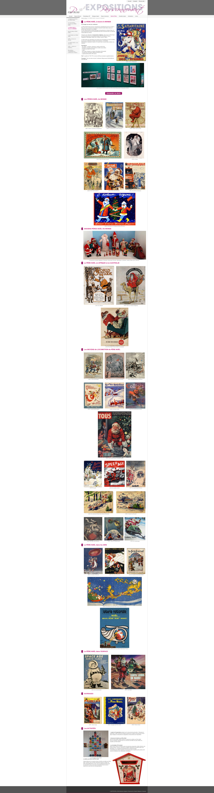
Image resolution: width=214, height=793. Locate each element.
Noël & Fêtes (114, 16)
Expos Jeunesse (105, 16)
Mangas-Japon (95, 16)
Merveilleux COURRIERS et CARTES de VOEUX (72, 51)
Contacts (135, 1)
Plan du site (141, 1)
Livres (136, 16)
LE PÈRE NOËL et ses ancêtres (73, 43)
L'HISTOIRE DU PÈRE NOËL (73, 36)
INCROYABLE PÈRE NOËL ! (72, 32)
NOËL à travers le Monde (72, 39)
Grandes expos (122, 16)
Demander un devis (114, 93)
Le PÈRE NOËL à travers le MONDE (72, 28)
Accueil (129, 1)
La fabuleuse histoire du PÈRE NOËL (72, 19)
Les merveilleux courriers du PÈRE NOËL (72, 24)
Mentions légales (123, 791)
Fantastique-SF (86, 16)
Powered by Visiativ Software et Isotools (137, 791)
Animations (130, 16)
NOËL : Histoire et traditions (72, 47)
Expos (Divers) (77, 16)
